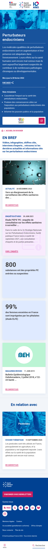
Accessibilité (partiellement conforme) (15, 526)
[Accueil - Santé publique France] (24, 4)
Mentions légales (8, 521)
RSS (9, 507)
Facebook (21, 508)
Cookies (19, 521)
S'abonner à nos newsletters (17, 494)
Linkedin (33, 508)
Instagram (5, 514)
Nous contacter (7, 530)
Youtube (27, 508)
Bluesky (39, 508)
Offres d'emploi (36, 526)
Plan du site (19, 530)
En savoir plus (11, 389)
